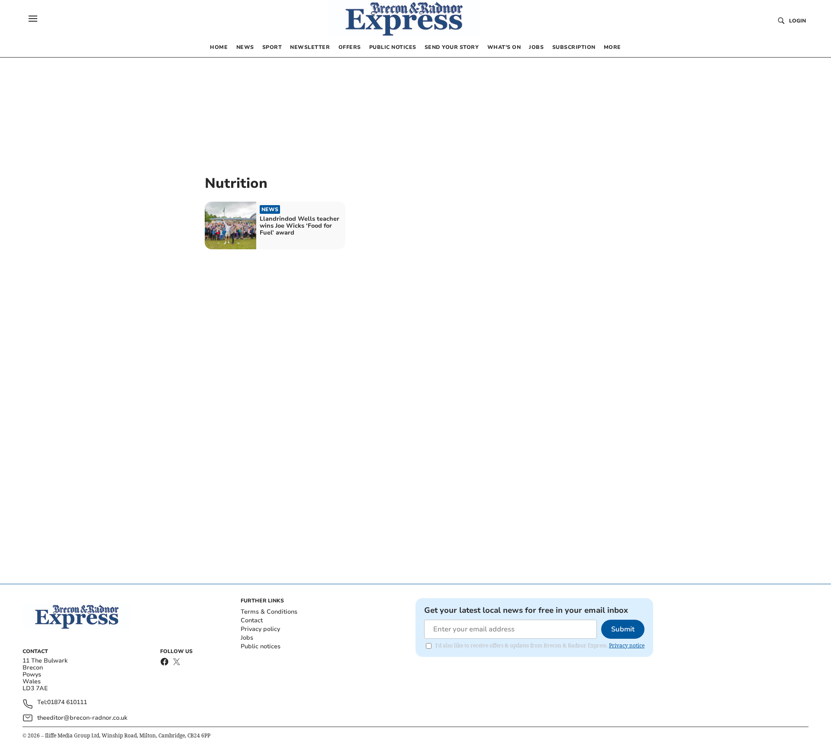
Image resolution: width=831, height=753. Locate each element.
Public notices (260, 646)
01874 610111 (67, 702)
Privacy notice (626, 645)
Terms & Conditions (269, 612)
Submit (623, 629)
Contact (252, 620)
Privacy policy (260, 629)
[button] (33, 18)
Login (797, 21)
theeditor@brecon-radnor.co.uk (82, 718)
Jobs (247, 638)
